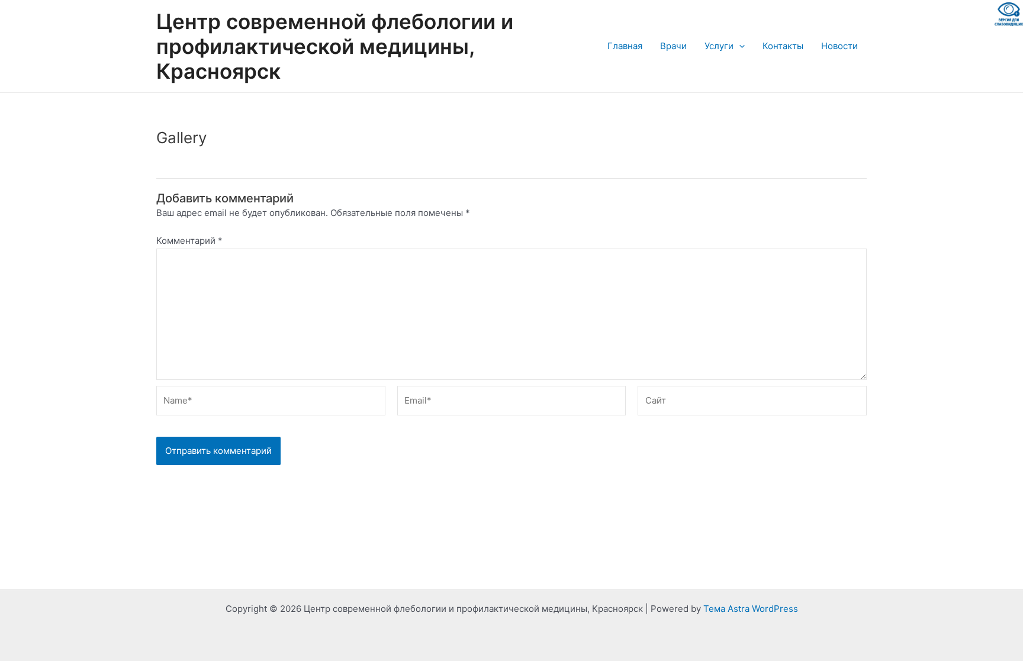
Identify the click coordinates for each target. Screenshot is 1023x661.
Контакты (783, 45)
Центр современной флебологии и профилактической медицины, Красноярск (334, 46)
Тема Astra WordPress (750, 608)
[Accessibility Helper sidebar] (1009, 14)
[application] (739, 46)
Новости (839, 45)
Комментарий (189, 240)
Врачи (673, 45)
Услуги (719, 45)
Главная (624, 45)
